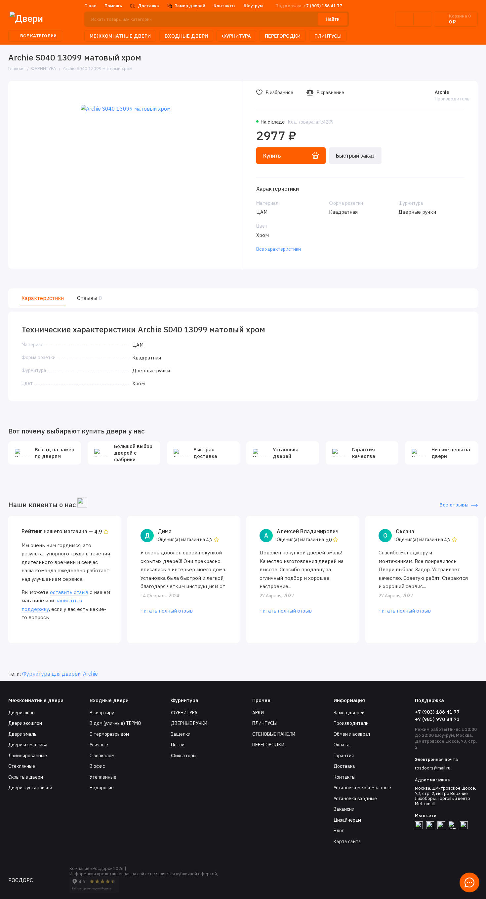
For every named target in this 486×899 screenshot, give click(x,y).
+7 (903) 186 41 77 (308, 6)
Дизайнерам (347, 820)
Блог (339, 831)
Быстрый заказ (355, 155)
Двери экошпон (25, 723)
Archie (442, 92)
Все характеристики (278, 249)
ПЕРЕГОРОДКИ (283, 36)
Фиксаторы (183, 756)
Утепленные (103, 777)
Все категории (38, 36)
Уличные (99, 745)
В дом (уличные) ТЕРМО (115, 723)
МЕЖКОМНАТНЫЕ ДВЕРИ (120, 36)
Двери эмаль (22, 734)
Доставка (148, 6)
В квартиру (102, 713)
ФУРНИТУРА (236, 36)
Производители (351, 723)
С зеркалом (102, 756)
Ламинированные (27, 756)
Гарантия (344, 756)
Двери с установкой (30, 788)
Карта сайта (347, 841)
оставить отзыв (69, 592)
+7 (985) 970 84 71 (437, 719)
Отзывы (89, 298)
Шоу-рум (253, 6)
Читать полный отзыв (167, 611)
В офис (97, 766)
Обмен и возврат (352, 734)
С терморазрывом (109, 734)
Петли (177, 745)
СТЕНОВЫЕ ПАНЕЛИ (273, 734)
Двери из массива (28, 745)
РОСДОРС (20, 880)
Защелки (180, 734)
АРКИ (258, 713)
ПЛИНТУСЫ (328, 36)
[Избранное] (423, 19)
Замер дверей (190, 6)
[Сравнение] (404, 19)
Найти (333, 19)
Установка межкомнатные (362, 788)
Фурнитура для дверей (51, 673)
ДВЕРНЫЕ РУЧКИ (189, 723)
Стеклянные (21, 766)
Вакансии (344, 809)
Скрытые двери (25, 777)
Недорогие (102, 788)
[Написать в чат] (469, 882)
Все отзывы (453, 505)
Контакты (224, 6)
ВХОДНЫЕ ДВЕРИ (186, 36)
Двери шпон (21, 713)
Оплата (342, 745)
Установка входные (355, 799)
